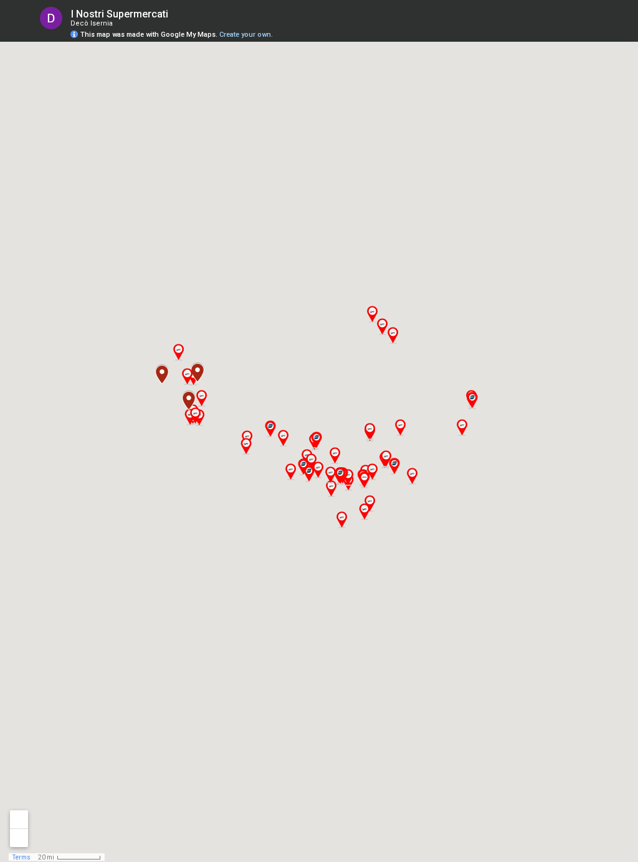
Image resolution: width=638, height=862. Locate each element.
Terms (21, 857)
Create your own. (246, 35)
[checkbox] (178, 14)
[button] (462, 427)
